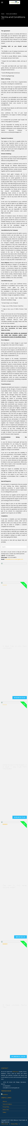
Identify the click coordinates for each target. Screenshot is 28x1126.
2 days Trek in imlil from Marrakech (15, 647)
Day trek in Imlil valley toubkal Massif (15, 886)
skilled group (15, 1071)
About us (5, 1101)
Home (2, 14)
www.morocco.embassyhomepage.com (11, 132)
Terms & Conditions (7, 1104)
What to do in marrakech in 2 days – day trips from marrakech (15, 766)
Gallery (4, 1112)
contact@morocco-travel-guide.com (14, 559)
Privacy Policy (6, 1107)
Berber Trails (6, 1109)
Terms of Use (4, 1124)
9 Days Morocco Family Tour (15, 1006)
